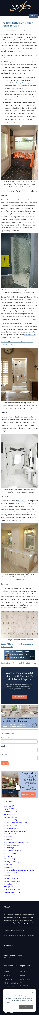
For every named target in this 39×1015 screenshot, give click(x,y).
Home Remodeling (12, 850)
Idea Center (23, 971)
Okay (26, 1007)
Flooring (8, 839)
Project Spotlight (12, 881)
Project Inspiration (12, 878)
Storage (8, 887)
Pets (7, 875)
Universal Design (30, 335)
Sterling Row (20, 83)
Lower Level (10, 867)
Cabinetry (9, 814)
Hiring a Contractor (12, 845)
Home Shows (10, 853)
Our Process (24, 986)
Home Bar (9, 848)
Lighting (8, 864)
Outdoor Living (11, 873)
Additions (9, 806)
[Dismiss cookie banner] (32, 993)
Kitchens (9, 859)
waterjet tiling (13, 591)
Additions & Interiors (11, 983)
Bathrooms (31, 663)
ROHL (7, 113)
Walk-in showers (7, 323)
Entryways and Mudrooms (15, 831)
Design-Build (10, 825)
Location (22, 975)
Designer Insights (12, 828)
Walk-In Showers (12, 892)
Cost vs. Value (10, 817)
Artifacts (10, 417)
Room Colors (10, 884)
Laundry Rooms (11, 862)
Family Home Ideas (12, 834)
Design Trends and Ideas (16, 663)
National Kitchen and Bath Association (19, 870)
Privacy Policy (8, 958)
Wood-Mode (21, 501)
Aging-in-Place (10, 809)
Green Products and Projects (16, 842)
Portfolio (7, 971)
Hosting (8, 856)
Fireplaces (9, 837)
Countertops (10, 820)
